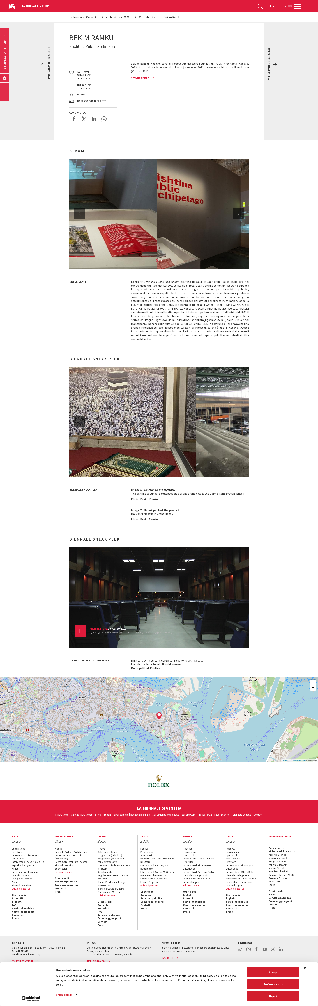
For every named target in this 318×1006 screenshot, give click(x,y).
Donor (15, 882)
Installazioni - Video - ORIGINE (199, 858)
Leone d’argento (149, 882)
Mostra (59, 848)
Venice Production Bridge (112, 882)
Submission (61, 868)
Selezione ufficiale (108, 852)
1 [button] (157, 261)
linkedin (281, 951)
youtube (264, 951)
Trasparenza (205, 814)
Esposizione (18, 848)
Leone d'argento (192, 882)
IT (270, 6)
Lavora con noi (222, 814)
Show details (64, 994)
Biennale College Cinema (111, 888)
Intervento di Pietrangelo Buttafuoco (26, 857)
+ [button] (313, 682)
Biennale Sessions (22, 885)
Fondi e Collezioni (278, 871)
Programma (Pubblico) (110, 855)
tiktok (240, 951)
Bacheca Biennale (140, 814)
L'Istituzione (61, 814)
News (272, 894)
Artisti (15, 868)
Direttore (103, 868)
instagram (248, 951)
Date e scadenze (107, 885)
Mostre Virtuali (277, 868)
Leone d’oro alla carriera (153, 878)
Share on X (84, 118)
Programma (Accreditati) (111, 858)
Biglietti (17, 901)
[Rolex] (159, 781)
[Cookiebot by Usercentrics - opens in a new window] (31, 999)
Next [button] (238, 213)
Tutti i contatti (22, 961)
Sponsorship (121, 814)
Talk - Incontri (233, 858)
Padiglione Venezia (22, 878)
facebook (256, 951)
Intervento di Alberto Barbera (114, 865)
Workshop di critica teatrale (241, 878)
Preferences (271, 984)
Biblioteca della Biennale (282, 851)
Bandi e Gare (189, 814)
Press (15, 918)
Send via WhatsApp (103, 118)
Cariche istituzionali (81, 814)
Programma (146, 852)
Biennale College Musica (196, 875)
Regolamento (105, 872)
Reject (273, 996)
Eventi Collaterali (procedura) (71, 862)
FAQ (14, 905)
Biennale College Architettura (71, 852)
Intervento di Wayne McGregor (157, 872)
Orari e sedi (19, 895)
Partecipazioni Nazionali (25, 872)
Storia (98, 814)
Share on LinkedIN (94, 118)
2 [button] (161, 261)
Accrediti (17, 898)
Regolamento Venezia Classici (114, 875)
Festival (144, 848)
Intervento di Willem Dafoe (240, 872)
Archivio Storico (277, 854)
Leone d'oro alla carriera (196, 878)
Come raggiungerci (23, 911)
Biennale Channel (278, 878)
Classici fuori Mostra (109, 892)
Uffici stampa (96, 961)
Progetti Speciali (278, 861)
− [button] (313, 687)
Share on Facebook (74, 118)
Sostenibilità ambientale (165, 814)
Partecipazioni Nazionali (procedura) (68, 857)
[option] (159, 214)
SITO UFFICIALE (140, 78)
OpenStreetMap (299, 760)
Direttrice (17, 852)
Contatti (258, 814)
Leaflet (285, 760)
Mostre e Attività (278, 858)
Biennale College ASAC (281, 875)
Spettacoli (146, 855)
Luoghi (107, 814)
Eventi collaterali (21, 875)
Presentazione (277, 848)
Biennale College (242, 814)
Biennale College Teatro (239, 875)
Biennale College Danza (153, 875)
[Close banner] (305, 968)
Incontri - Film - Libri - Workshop (157, 858)
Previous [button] (79, 213)
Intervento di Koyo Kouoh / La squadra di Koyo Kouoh (28, 863)
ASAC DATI (274, 881)
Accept (273, 972)
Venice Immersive (107, 862)
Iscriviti (167, 957)
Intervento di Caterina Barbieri (199, 872)
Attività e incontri (278, 864)
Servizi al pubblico (23, 908)
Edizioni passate (21, 888)
